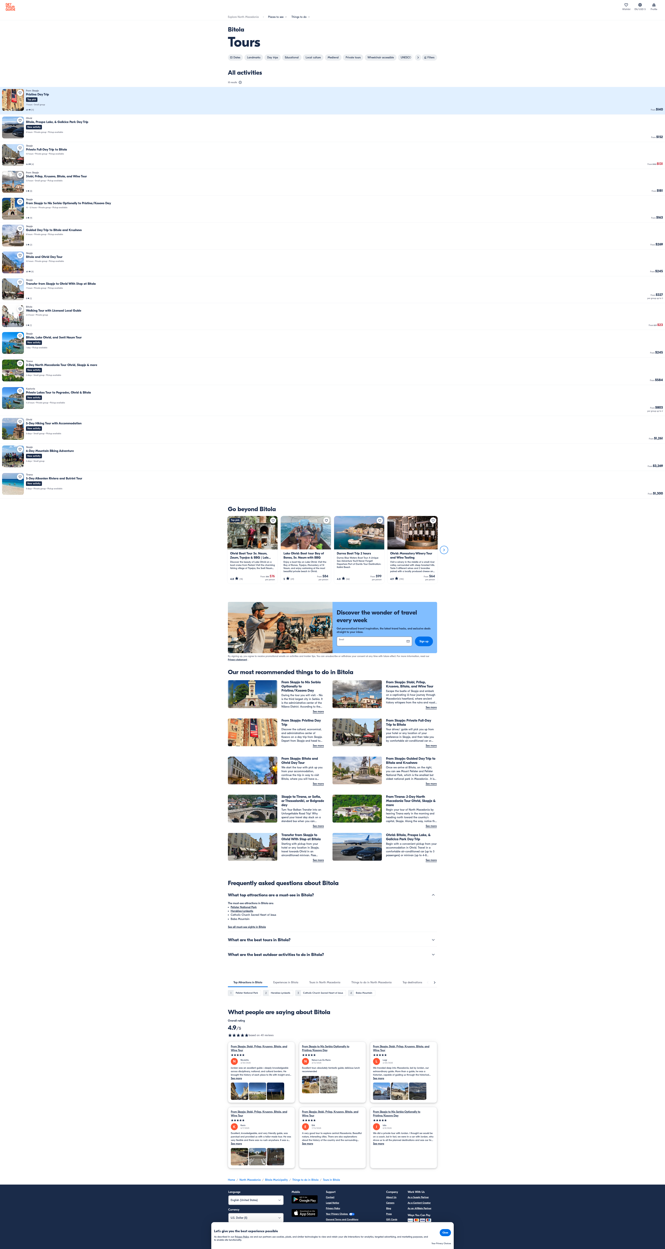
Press (389, 1213)
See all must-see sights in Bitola (247, 927)
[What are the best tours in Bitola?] (433, 940)
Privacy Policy (333, 1208)
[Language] (640, 5)
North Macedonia (250, 1179)
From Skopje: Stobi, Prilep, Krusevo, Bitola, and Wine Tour (259, 1048)
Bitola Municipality (276, 1179)
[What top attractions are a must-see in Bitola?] (433, 895)
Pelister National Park (244, 907)
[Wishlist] (626, 5)
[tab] (248, 982)
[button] (332, 100)
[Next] (444, 550)
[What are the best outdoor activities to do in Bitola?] (433, 954)
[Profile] (654, 5)
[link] (332, 100)
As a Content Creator (419, 1202)
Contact (330, 1197)
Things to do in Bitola (305, 1179)
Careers (390, 1202)
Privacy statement (237, 659)
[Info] (240, 82)
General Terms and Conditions (342, 1219)
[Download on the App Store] (305, 1213)
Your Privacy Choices (337, 1213)
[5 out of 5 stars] (261, 1055)
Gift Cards (391, 1219)
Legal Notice (332, 1202)
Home (231, 1179)
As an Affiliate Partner (419, 1208)
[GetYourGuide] (10, 6)
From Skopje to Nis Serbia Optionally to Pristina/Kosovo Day (325, 1048)
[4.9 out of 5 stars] (238, 1035)
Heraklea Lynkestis (242, 911)
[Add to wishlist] (20, 93)
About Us (391, 1197)
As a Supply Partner (418, 1197)
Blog (388, 1208)
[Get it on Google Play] (305, 1199)
